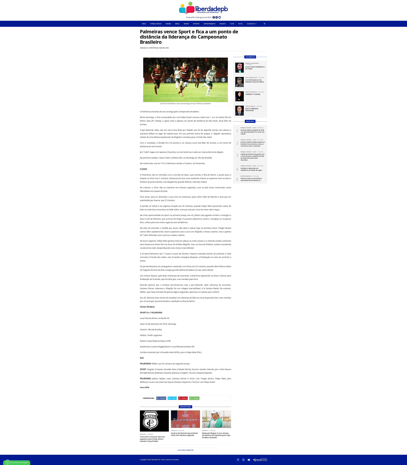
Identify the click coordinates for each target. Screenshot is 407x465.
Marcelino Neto (164, 48)
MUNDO (186, 24)
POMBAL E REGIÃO (155, 24)
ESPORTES (196, 24)
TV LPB (232, 24)
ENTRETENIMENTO (209, 24)
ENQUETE (223, 24)
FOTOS (240, 24)
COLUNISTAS (251, 24)
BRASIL (177, 24)
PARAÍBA (168, 24)
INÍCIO (144, 24)
